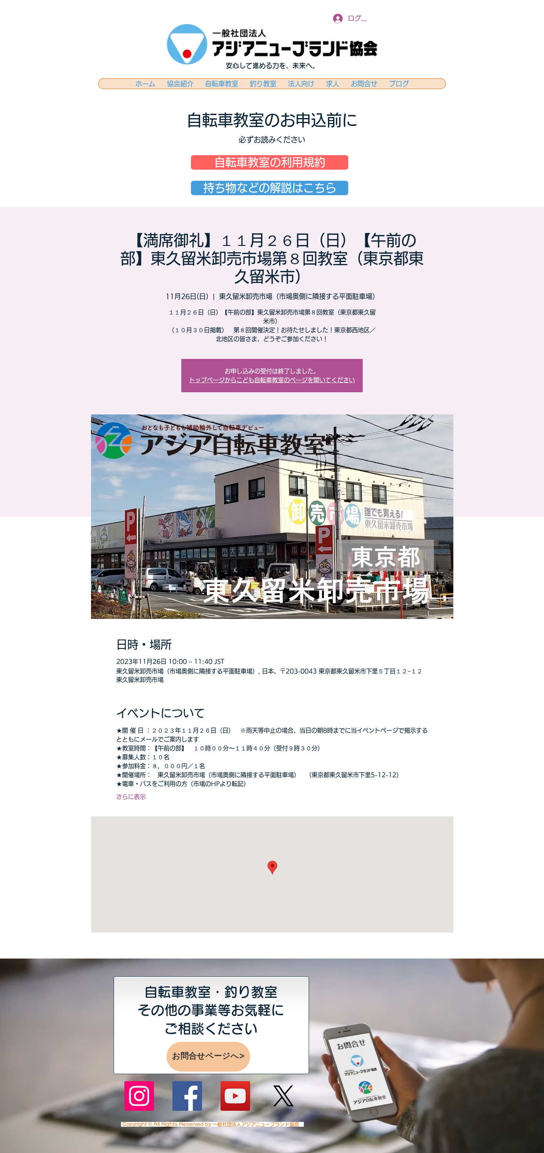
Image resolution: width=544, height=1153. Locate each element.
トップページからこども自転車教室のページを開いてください (272, 380)
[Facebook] (187, 1096)
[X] (283, 1096)
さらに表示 (131, 797)
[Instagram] (139, 1096)
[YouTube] (235, 1096)
